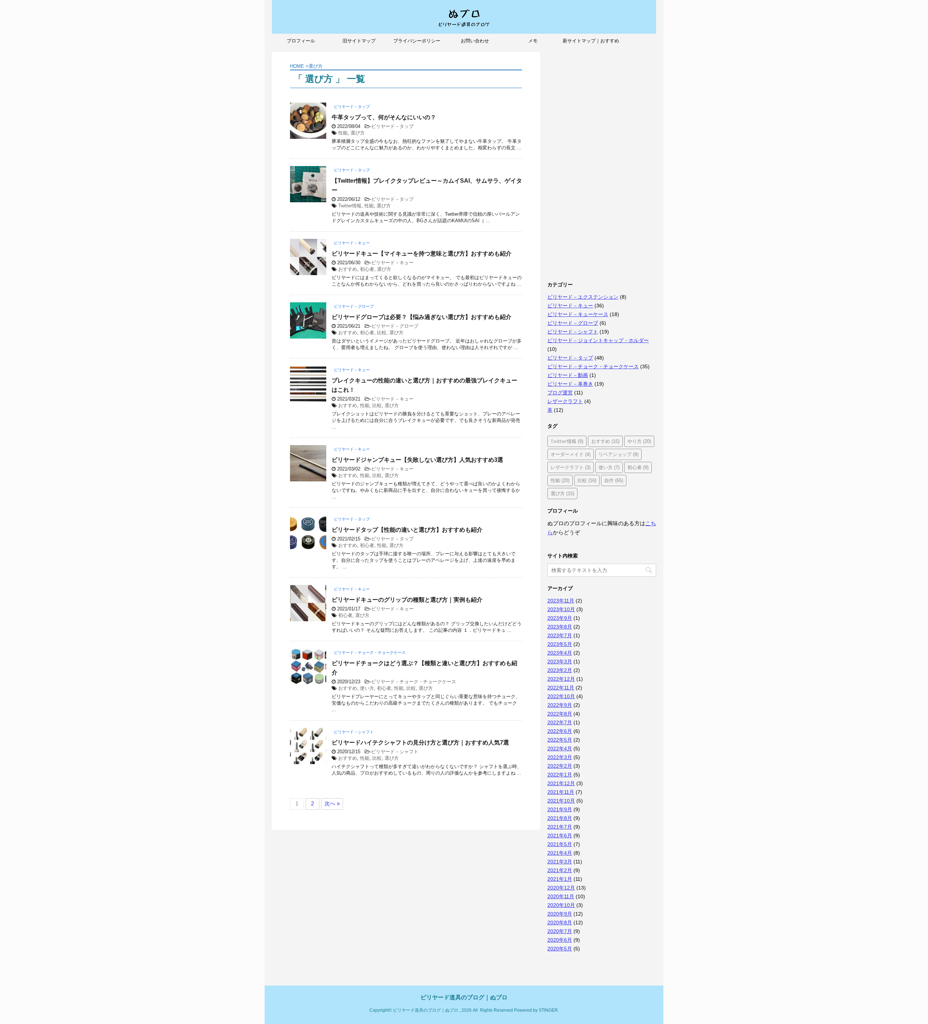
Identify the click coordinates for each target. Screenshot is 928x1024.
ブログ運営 (560, 392)
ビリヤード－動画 (567, 375)
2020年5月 (559, 949)
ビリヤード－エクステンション (582, 297)
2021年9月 (559, 809)
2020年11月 (560, 896)
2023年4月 (559, 653)
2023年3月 (559, 661)
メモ (533, 40)
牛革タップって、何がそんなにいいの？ (384, 117)
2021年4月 (559, 853)
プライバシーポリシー (416, 40)
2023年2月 (559, 670)
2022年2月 (559, 766)
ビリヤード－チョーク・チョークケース (413, 681)
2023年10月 (561, 609)
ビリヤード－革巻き (570, 384)
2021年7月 (559, 827)
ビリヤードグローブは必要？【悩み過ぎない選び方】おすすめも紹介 (421, 317)
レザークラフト (565, 401)
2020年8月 (559, 922)
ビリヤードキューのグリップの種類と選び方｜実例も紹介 (407, 600)
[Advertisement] (601, 160)
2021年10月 (561, 801)
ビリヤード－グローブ (394, 326)
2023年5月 (559, 644)
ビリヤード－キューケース (577, 314)
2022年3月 (559, 757)
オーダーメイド (571, 454)
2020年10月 (561, 905)
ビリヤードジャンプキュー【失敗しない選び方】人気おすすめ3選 (417, 460)
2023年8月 (559, 627)
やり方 (639, 441)
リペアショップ (618, 454)
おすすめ (347, 269)
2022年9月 (559, 705)
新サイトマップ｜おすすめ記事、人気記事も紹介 (591, 43)
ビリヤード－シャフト (394, 751)
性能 (343, 133)
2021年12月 (561, 783)
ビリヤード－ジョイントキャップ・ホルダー (598, 340)
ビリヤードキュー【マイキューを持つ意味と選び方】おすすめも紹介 (421, 253)
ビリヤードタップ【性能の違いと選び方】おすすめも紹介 (407, 530)
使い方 (367, 688)
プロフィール (301, 40)
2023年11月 (560, 601)
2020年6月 (559, 940)
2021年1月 (559, 879)
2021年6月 (559, 835)
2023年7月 (559, 635)
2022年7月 (559, 722)
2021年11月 (560, 792)
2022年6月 (559, 731)
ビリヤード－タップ (392, 126)
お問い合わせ (475, 40)
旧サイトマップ (359, 40)
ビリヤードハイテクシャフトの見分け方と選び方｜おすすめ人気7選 (420, 742)
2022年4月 (559, 748)
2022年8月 (559, 714)
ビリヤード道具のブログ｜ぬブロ (464, 997)
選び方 (358, 133)
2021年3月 (559, 862)
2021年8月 (559, 818)
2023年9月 (559, 618)
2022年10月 (561, 696)
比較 (381, 332)
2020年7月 (559, 931)
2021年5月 (559, 844)
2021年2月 (559, 870)
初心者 (367, 269)
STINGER (548, 1010)
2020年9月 (559, 914)
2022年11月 (560, 688)
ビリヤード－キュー (392, 262)
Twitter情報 (349, 205)
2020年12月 (561, 888)
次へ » (332, 803)
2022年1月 (559, 775)
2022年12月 (561, 679)
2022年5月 (559, 740)
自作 (613, 480)
